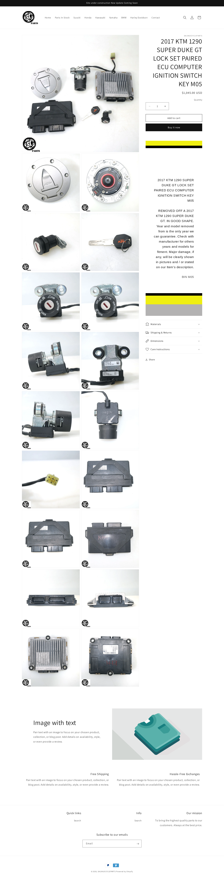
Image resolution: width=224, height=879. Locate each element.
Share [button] (152, 359)
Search (77, 820)
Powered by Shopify (124, 871)
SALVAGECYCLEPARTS (107, 871)
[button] (184, 17)
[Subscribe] (137, 844)
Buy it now (174, 127)
